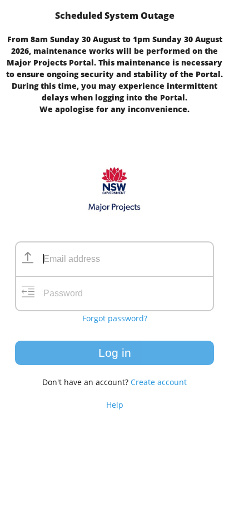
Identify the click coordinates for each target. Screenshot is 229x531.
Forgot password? (114, 318)
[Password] (27, 293)
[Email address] (27, 259)
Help (114, 404)
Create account (159, 382)
